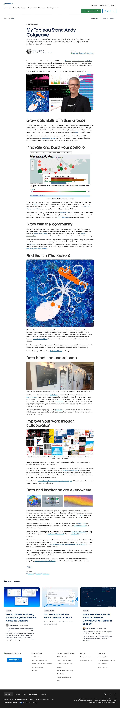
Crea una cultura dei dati (39, 660)
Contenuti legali (8, 699)
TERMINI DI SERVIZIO (21, 699)
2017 (35, 204)
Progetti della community (65, 670)
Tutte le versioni (102, 667)
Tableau (12, 18)
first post (32, 244)
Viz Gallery (53, 395)
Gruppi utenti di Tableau (64, 660)
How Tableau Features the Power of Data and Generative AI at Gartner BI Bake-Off (97, 619)
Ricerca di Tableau (37, 667)
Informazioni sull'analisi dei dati (42, 664)
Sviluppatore (33, 694)
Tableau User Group (48, 138)
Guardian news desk (79, 532)
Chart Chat (82, 523)
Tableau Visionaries (40, 234)
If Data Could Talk (80, 526)
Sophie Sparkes (31, 397)
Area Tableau (61, 674)
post (76, 132)
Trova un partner (85, 657)
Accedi (113, 5)
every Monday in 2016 (71, 470)
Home (5, 18)
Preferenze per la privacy (30, 703)
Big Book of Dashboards (56, 534)
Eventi (59, 680)
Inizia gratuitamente (91, 11)
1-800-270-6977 (104, 5)
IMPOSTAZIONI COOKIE (10, 703)
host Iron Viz (75, 534)
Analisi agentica (36, 657)
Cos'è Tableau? (37, 653)
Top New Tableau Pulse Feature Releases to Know (58, 616)
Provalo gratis (14, 660)
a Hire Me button (64, 217)
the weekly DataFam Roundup (37, 249)
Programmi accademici (64, 677)
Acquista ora (109, 11)
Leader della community (64, 664)
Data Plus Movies (56, 351)
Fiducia (17, 694)
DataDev (59, 667)
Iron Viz (59, 410)
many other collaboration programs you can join (55, 481)
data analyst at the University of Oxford (78, 61)
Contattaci (93, 5)
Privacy (32, 699)
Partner (82, 653)
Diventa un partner (86, 660)
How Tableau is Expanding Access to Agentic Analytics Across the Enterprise (21, 617)
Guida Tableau (102, 664)
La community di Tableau (66, 653)
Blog (9, 18)
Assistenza (101, 653)
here (81, 515)
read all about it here (40, 339)
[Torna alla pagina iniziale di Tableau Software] (11, 3)
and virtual (59, 401)
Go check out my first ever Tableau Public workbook (68, 544)
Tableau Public (65, 213)
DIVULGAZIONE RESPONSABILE (45, 699)
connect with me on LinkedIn (45, 561)
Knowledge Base (103, 657)
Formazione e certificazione (106, 660)
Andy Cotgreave (38, 51)
